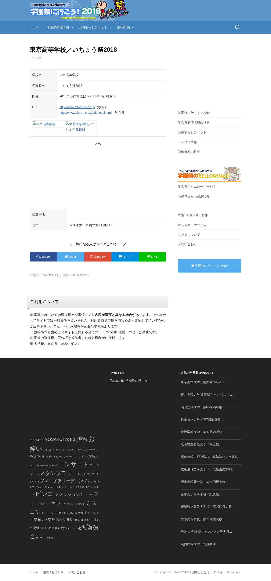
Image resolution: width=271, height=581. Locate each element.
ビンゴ (44, 494)
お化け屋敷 (76, 439)
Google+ (99, 256)
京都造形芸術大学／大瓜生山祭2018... (208, 469)
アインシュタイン (64, 450)
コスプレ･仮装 (84, 457)
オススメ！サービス (192, 225)
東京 (39, 58)
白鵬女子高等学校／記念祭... (201, 494)
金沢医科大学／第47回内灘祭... (203, 432)
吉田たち (72, 513)
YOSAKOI (54, 439)
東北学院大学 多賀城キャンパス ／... (207, 394)
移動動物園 (53, 528)
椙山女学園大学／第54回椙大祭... (204, 482)
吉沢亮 (62, 513)
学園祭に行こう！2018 (194, 113)
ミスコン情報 (187, 142)
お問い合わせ (187, 244)
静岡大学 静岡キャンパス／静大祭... (206, 531)
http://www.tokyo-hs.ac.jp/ (77, 107)
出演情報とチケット (93, 27)
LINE (154, 256)
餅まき (49, 537)
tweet (72, 256)
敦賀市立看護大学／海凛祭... (201, 444)
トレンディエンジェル (58, 486)
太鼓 (80, 513)
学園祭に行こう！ (201, 572)
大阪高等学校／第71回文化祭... (203, 519)
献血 (37, 528)
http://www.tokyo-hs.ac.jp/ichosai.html (85, 112)
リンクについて (189, 234)
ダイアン (34, 481)
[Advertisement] (98, 175)
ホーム (34, 27)
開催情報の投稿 (189, 152)
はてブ (126, 256)
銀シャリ (41, 537)
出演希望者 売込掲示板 (194, 196)
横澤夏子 (88, 520)
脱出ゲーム (68, 528)
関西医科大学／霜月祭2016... (201, 544)
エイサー (89, 449)
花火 (81, 527)
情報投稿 (123, 27)
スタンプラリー (58, 473)
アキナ (79, 449)
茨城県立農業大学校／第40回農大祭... (207, 506)
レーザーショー (50, 513)
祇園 (44, 528)
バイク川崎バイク (82, 487)
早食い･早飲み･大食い (53, 519)
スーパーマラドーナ (88, 474)
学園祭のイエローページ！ (197, 186)
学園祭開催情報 (58, 27)
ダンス (46, 481)
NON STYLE (37, 440)
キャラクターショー (57, 457)
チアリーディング (70, 481)
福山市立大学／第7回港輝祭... (202, 419)
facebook (44, 256)
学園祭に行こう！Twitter (211, 265)
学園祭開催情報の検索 (194, 122)
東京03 (79, 520)
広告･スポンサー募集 (193, 215)
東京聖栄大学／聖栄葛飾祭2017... (204, 382)
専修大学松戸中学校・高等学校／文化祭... (211, 457)
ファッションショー (73, 494)
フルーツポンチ (76, 504)
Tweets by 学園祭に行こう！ (130, 380)
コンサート (73, 464)
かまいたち (49, 450)
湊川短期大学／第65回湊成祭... (203, 407)
